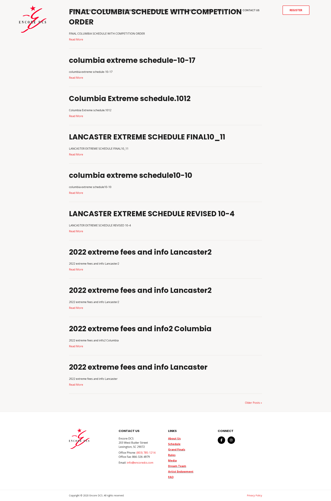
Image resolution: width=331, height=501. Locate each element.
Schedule (108, 10)
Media (207, 10)
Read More (76, 39)
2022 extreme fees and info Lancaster (138, 367)
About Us (90, 10)
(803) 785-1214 (145, 453)
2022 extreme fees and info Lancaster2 (140, 252)
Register (296, 10)
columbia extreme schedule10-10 (130, 175)
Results (222, 10)
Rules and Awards (132, 10)
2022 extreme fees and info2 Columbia (140, 329)
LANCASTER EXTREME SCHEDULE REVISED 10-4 (152, 214)
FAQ (234, 10)
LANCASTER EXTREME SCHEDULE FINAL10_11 (147, 137)
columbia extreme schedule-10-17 (132, 60)
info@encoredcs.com (140, 463)
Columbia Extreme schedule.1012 (129, 98)
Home (75, 10)
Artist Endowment (185, 10)
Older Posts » (253, 403)
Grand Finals (176, 449)
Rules (171, 455)
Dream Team (159, 10)
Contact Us (251, 10)
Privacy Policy (254, 495)
